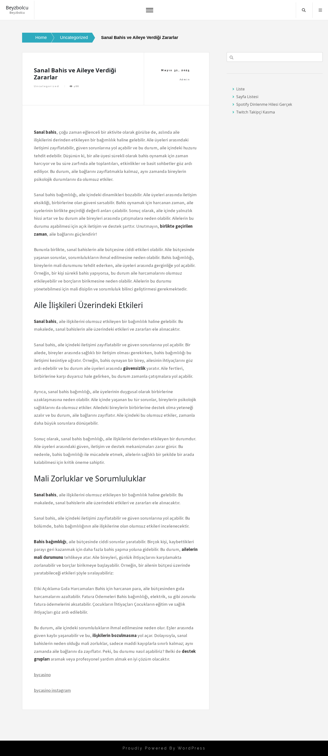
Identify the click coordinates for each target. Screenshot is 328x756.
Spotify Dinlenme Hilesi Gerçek (264, 104)
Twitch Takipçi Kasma (255, 112)
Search (303, 10)
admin (185, 79)
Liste (240, 89)
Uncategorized (46, 86)
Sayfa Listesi (247, 96)
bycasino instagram (52, 690)
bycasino (42, 674)
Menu (320, 10)
